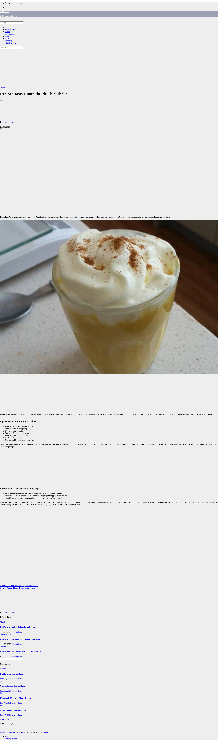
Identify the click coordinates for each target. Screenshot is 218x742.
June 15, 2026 (6, 679)
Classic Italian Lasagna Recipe (13, 710)
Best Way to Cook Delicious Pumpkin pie (17, 627)
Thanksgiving (10, 43)
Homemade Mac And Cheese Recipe (15, 698)
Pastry (7, 38)
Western (3, 669)
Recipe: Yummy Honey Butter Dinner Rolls (17, 588)
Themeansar (48, 732)
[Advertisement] (109, 67)
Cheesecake (10, 34)
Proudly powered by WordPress (13, 732)
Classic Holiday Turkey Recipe (13, 686)
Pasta (7, 36)
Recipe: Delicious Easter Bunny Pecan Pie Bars (19, 586)
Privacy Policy (11, 29)
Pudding (8, 41)
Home (7, 736)
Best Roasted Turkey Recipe (12, 674)
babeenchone (8, 122)
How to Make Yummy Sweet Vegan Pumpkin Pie (21, 639)
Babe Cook (4, 12)
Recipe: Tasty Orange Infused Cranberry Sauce (20, 651)
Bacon (7, 32)
